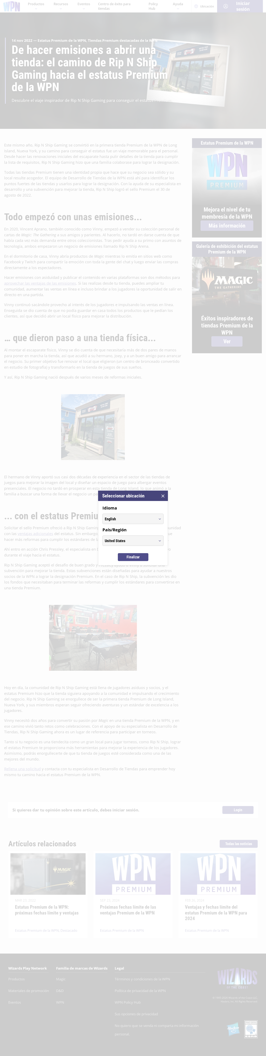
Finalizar (133, 557)
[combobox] (129, 519)
